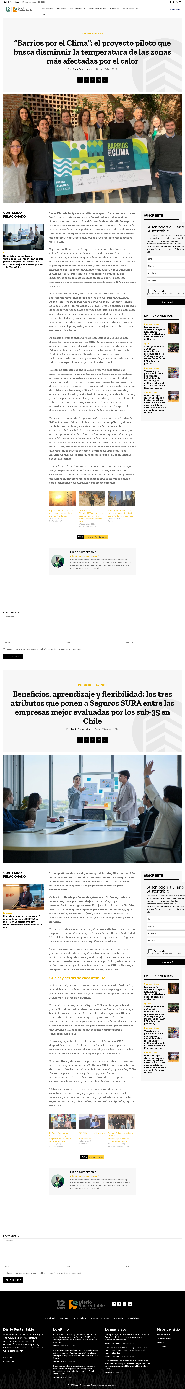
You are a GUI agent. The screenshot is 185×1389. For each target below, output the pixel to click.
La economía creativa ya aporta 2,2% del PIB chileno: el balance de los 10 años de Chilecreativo (154, 333)
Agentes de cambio (92, 34)
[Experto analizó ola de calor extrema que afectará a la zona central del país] (62, 498)
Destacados (8, 253)
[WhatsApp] (98, 80)
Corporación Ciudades (96, 537)
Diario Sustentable (82, 69)
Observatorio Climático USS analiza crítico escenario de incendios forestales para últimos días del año (91, 516)
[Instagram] (173, 2)
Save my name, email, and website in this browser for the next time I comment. (44, 649)
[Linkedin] (105, 80)
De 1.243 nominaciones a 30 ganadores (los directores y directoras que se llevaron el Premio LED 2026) (126, 1350)
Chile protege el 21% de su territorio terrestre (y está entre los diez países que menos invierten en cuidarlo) (127, 1337)
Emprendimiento (151, 324)
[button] (44, 14)
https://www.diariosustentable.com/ (84, 556)
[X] (176, 2)
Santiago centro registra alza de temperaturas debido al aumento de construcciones (120, 513)
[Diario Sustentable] (59, 561)
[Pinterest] (92, 80)
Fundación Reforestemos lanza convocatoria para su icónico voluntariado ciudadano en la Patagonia (46, 595)
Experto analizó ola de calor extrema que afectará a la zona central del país (61, 513)
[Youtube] (180, 2)
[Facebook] (170, 2)
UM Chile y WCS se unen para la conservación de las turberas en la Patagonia (139, 593)
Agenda (147, 343)
